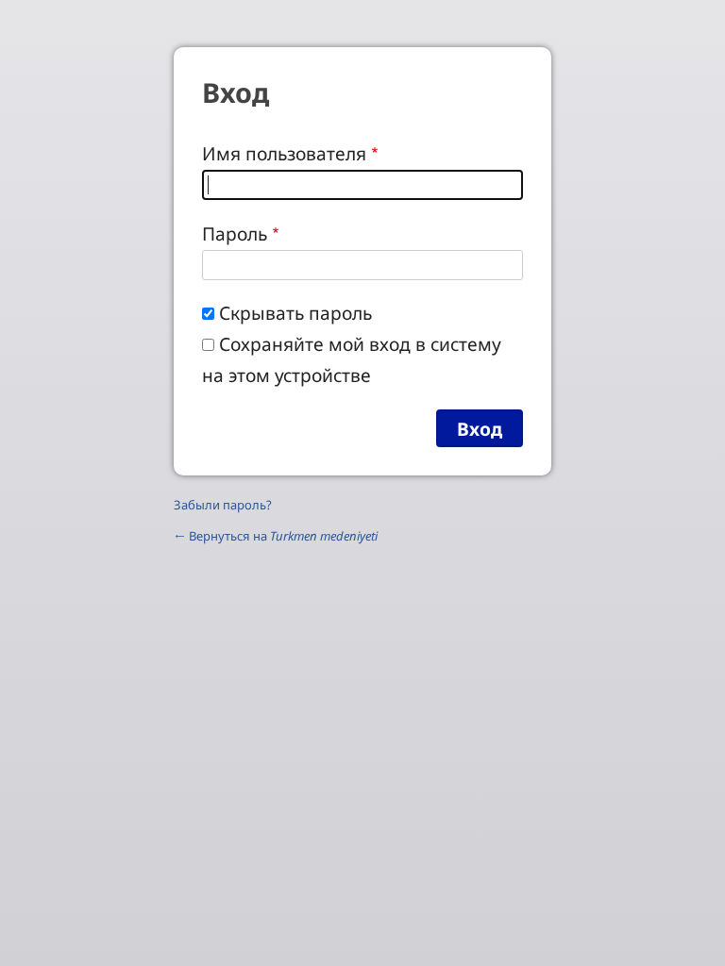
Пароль (234, 233)
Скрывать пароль (295, 312)
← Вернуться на (276, 535)
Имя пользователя (284, 153)
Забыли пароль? (223, 504)
